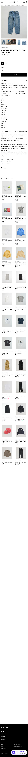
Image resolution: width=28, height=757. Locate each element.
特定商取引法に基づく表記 (18, 746)
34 (6, 63)
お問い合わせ (3, 748)
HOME (2, 5)
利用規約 (2, 746)
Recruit (2, 744)
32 (2, 63)
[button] (2, 22)
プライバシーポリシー (17, 744)
